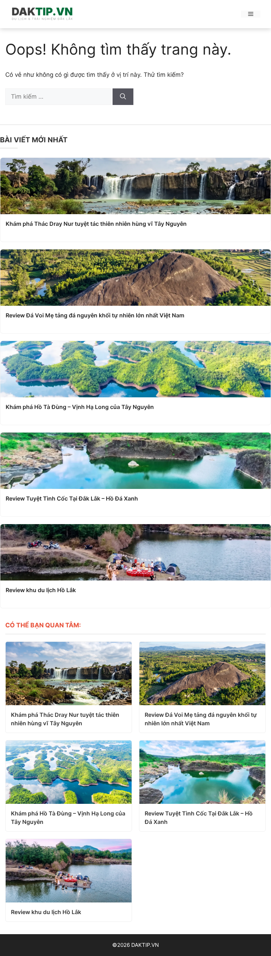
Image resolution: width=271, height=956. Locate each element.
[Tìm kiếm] (123, 96)
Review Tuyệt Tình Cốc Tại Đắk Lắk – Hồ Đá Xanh (72, 498)
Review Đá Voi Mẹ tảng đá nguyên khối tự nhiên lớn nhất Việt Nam (95, 315)
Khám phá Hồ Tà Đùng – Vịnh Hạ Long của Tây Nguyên (80, 406)
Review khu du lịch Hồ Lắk (41, 590)
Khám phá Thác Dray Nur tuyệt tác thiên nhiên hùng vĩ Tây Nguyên (96, 223)
